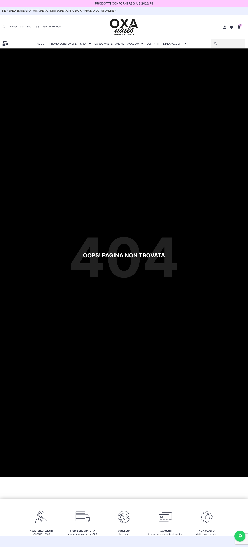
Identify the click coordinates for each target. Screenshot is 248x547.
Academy (133, 43)
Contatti (153, 43)
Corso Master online (109, 43)
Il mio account (173, 43)
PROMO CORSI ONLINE (63, 43)
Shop (83, 43)
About (41, 43)
